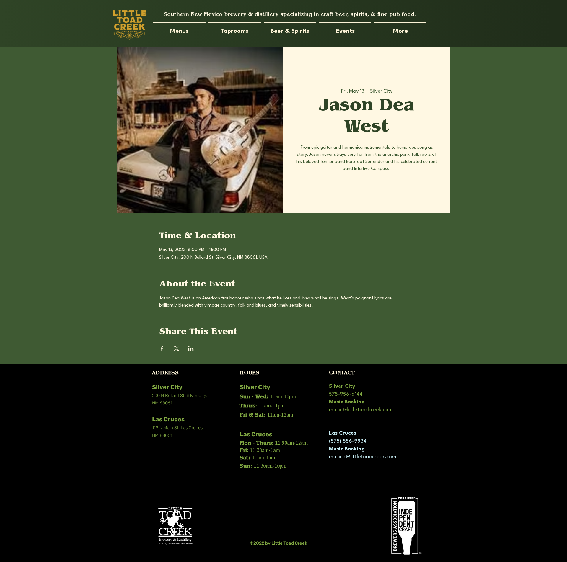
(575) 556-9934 (347, 441)
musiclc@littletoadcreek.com (362, 456)
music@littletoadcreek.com (361, 409)
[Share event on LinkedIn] (191, 348)
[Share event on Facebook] (162, 348)
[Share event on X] (176, 348)
